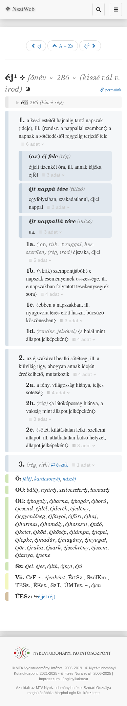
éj (86, 45)
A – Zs (65, 45)
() (46, 596)
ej (38, 45)
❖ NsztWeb (20, 8)
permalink (112, 89)
